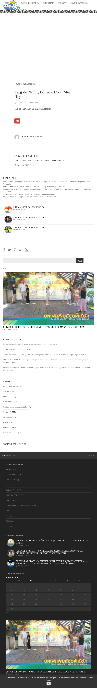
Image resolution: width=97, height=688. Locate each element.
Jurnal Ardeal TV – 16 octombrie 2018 (21, 506)
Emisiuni (6, 397)
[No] (94, 681)
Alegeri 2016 (11, 469)
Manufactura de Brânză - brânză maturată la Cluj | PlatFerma (27, 189)
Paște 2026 (7, 422)
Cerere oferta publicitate (15, 474)
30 (85, 604)
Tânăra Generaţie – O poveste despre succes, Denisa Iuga (32, 197)
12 (36, 595)
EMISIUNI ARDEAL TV (14, 495)
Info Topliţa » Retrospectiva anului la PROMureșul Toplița (25, 182)
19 (36, 599)
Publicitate (48, 3)
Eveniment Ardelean (26, 84)
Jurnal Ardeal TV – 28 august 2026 (17, 349)
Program (62, 3)
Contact (22, 9)
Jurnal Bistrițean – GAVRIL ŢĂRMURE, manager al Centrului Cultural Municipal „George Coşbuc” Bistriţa (44, 355)
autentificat (31, 160)
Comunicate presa (79, 3)
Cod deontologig (12, 480)
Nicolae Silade (9, 194)
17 (12, 599)
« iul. (7, 612)
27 (48, 604)
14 (61, 595)
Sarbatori (6, 428)
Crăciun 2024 (8, 391)
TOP (92, 455)
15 (73, 595)
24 (12, 604)
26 (36, 604)
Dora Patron (35, 136)
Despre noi (10, 485)
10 (12, 595)
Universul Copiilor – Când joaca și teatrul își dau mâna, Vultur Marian (30, 344)
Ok (48, 684)
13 (48, 595)
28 (61, 604)
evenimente (8, 402)
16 (85, 595)
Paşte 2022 (7, 417)
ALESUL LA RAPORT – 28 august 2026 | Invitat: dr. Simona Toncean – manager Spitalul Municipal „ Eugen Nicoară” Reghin (45, 361)
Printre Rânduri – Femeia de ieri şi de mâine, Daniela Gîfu (42, 187)
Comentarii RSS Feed (24, 165)
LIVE (7, 511)
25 (24, 604)
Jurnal (5, 412)
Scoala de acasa (9, 433)
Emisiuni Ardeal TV (30, 3)
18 (24, 599)
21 (61, 599)
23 (85, 599)
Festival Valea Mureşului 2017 (15, 407)
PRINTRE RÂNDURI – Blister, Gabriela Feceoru (36, 194)
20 (48, 599)
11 (24, 595)
